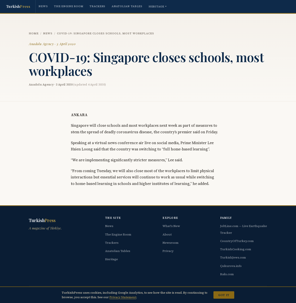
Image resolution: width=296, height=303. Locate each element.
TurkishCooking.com (235, 249)
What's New (171, 226)
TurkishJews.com (233, 257)
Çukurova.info (231, 266)
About (167, 234)
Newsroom (171, 242)
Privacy (168, 251)
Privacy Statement (122, 297)
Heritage (158, 6)
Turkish (18, 6)
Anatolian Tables (127, 6)
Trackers (97, 6)
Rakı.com (227, 274)
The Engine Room (68, 6)
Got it (223, 295)
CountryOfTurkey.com (237, 241)
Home (34, 33)
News (43, 6)
